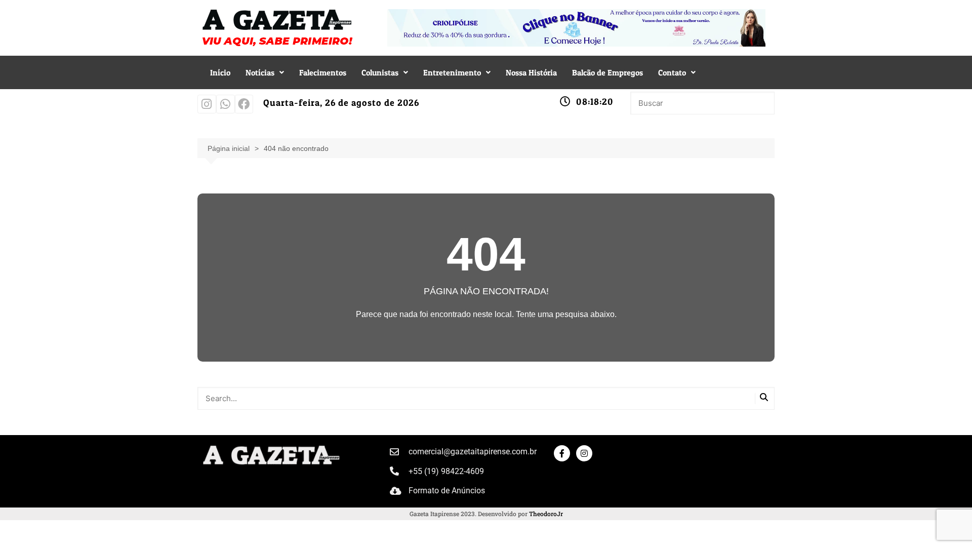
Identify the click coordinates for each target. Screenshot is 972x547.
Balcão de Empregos (607, 72)
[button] (265, 72)
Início (220, 72)
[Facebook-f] (562, 453)
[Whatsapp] (225, 104)
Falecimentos (322, 72)
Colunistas (379, 72)
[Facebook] (244, 104)
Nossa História (531, 72)
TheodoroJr (546, 514)
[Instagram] (206, 104)
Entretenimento (452, 72)
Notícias (260, 72)
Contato (672, 72)
